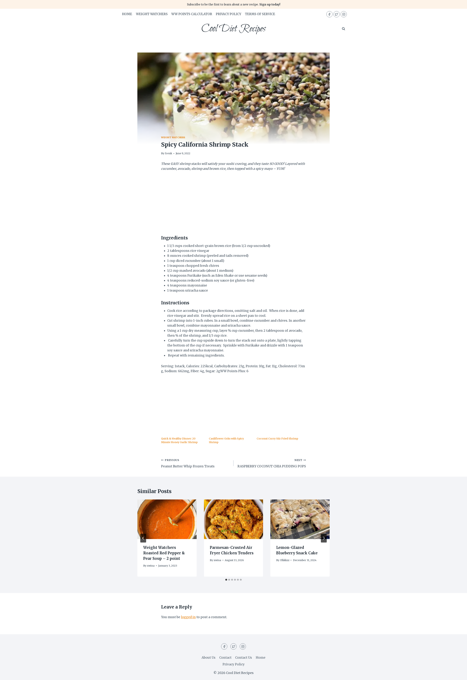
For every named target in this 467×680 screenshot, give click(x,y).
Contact (225, 658)
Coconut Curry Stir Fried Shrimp (277, 438)
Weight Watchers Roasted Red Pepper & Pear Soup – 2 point (164, 553)
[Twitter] (336, 14)
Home (127, 14)
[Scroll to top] (458, 674)
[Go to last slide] (143, 538)
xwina (151, 565)
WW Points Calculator (191, 14)
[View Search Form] (343, 29)
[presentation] (167, 519)
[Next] (324, 538)
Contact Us (243, 658)
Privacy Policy (228, 14)
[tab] (226, 580)
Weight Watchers (152, 14)
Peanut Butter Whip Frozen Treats (188, 463)
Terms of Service (260, 14)
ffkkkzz (284, 560)
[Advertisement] (233, 202)
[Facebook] (329, 14)
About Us (208, 658)
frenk (168, 153)
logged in (188, 617)
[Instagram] (344, 14)
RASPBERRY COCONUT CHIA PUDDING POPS (272, 463)
